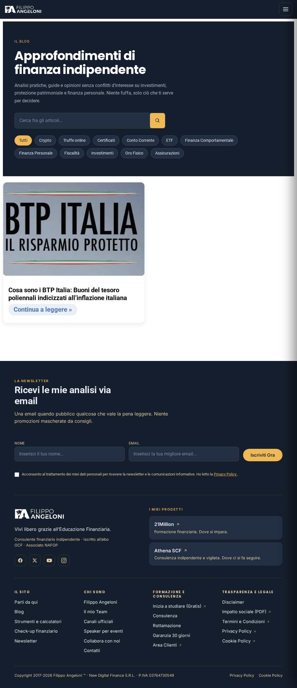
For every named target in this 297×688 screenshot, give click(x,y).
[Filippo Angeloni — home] (24, 9)
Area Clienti (165, 645)
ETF (169, 140)
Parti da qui (26, 602)
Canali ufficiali (98, 621)
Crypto (45, 140)
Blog (19, 611)
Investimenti (102, 153)
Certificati (106, 140)
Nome (20, 443)
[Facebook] (20, 560)
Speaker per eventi (103, 631)
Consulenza (165, 615)
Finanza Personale (35, 153)
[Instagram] (64, 560)
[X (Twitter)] (35, 560)
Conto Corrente (140, 140)
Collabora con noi (102, 641)
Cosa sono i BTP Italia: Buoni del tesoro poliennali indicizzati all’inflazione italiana (67, 294)
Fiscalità (71, 153)
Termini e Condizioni (243, 621)
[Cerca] (157, 120)
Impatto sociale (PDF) (244, 611)
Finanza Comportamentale (209, 140)
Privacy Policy (225, 474)
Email (134, 443)
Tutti (23, 140)
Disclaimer (233, 602)
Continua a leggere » (43, 309)
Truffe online (74, 140)
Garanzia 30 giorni (171, 635)
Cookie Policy (236, 641)
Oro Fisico (134, 153)
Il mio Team (95, 611)
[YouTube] (49, 560)
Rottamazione (167, 625)
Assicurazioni (167, 153)
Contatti (92, 650)
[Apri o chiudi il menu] (285, 9)
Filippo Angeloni (100, 602)
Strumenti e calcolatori (38, 621)
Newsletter (26, 641)
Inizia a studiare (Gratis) (177, 606)
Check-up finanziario (36, 631)
